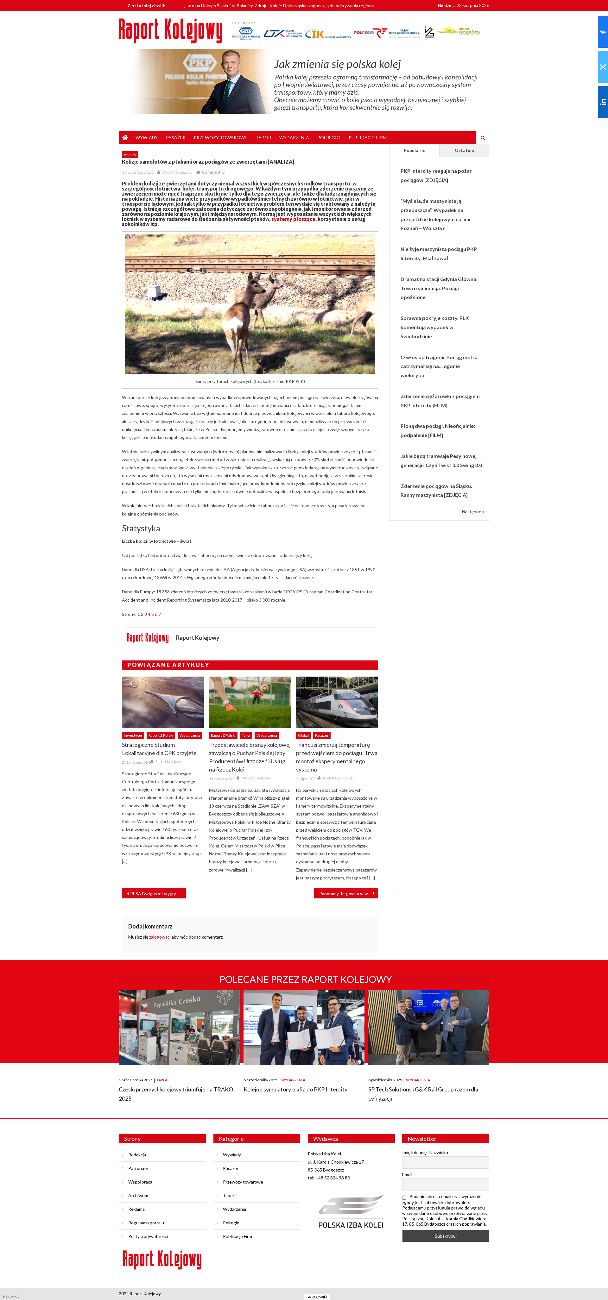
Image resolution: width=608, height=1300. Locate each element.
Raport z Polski (161, 735)
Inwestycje (133, 735)
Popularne (414, 150)
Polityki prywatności (148, 1236)
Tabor (263, 137)
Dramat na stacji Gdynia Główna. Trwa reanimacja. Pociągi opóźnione (439, 288)
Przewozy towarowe (220, 137)
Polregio (328, 137)
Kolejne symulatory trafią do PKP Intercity (295, 1089)
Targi (246, 735)
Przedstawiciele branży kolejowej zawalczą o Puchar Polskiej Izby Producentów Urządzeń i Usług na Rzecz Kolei (250, 757)
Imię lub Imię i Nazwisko (425, 1152)
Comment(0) (213, 172)
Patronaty (138, 1168)
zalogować (159, 937)
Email (407, 1174)
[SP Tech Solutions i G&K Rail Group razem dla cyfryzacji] (428, 1027)
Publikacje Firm (368, 137)
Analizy (130, 154)
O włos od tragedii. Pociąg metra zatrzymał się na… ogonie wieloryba (439, 366)
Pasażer (176, 137)
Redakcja (137, 1154)
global (303, 735)
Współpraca (140, 1181)
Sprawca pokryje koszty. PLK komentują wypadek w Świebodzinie (435, 327)
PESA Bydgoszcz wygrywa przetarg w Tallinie (158, 893)
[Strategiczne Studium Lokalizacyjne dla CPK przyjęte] (163, 702)
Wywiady (147, 137)
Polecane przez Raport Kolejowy (305, 979)
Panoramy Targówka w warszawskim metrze (348, 893)
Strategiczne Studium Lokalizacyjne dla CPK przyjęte (159, 748)
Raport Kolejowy (177, 172)
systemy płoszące (293, 219)
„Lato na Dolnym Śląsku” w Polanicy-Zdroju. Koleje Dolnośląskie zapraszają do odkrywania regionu (279, 4)
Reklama (136, 1209)
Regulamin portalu (146, 1222)
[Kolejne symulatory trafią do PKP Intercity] (304, 1027)
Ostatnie (464, 150)
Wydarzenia (294, 137)
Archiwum (138, 1195)
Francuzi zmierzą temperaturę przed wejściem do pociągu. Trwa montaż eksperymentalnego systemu (336, 757)
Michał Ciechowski (257, 778)
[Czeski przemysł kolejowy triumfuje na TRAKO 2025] (179, 1027)
